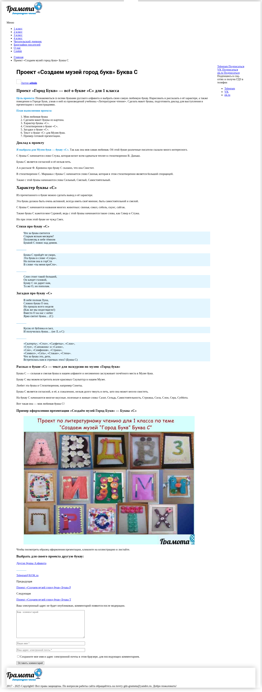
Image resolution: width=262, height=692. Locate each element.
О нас (17, 47)
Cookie (18, 51)
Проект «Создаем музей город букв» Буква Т (43, 599)
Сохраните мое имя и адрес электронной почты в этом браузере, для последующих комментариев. (80, 656)
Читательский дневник (28, 41)
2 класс (18, 31)
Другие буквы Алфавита (31, 563)
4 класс (18, 38)
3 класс (18, 35)
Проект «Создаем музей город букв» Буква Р (43, 587)
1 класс (18, 28)
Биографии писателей (27, 44)
